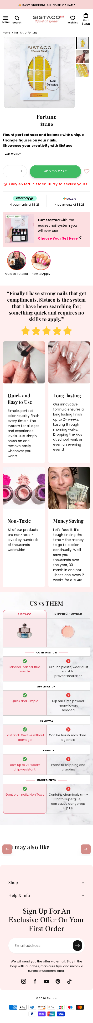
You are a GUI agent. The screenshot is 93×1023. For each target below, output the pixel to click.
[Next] (86, 849)
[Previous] (7, 849)
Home (6, 32)
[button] (6, 18)
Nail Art (19, 32)
